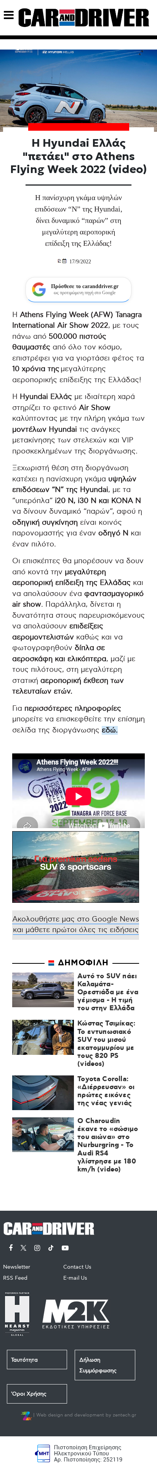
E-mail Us (75, 1278)
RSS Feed (15, 1278)
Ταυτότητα (24, 1360)
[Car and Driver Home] (51, 1227)
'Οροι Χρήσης (28, 1394)
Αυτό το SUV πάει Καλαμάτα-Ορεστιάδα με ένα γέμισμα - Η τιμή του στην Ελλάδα (107, 993)
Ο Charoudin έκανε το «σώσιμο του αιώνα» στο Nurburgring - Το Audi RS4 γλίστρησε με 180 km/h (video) (107, 1145)
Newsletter (16, 1267)
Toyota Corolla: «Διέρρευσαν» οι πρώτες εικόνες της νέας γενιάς (106, 1091)
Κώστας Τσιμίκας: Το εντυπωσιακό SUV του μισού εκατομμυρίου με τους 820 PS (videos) (106, 1044)
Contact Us (77, 1267)
